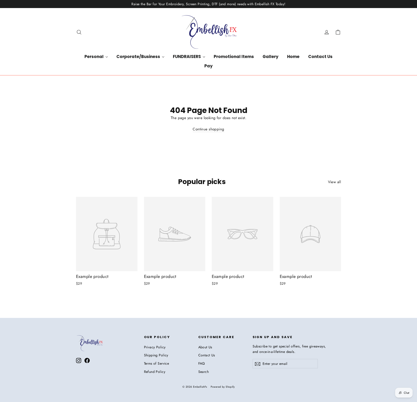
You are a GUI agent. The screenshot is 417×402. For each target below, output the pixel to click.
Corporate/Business (138, 57)
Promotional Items (234, 57)
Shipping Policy (156, 355)
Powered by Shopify (223, 387)
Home (293, 57)
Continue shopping (208, 129)
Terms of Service (156, 363)
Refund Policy (154, 371)
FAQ (201, 363)
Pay (208, 66)
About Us (205, 347)
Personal (94, 57)
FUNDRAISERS (187, 57)
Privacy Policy (155, 347)
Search (203, 371)
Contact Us (320, 57)
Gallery (270, 57)
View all (334, 181)
